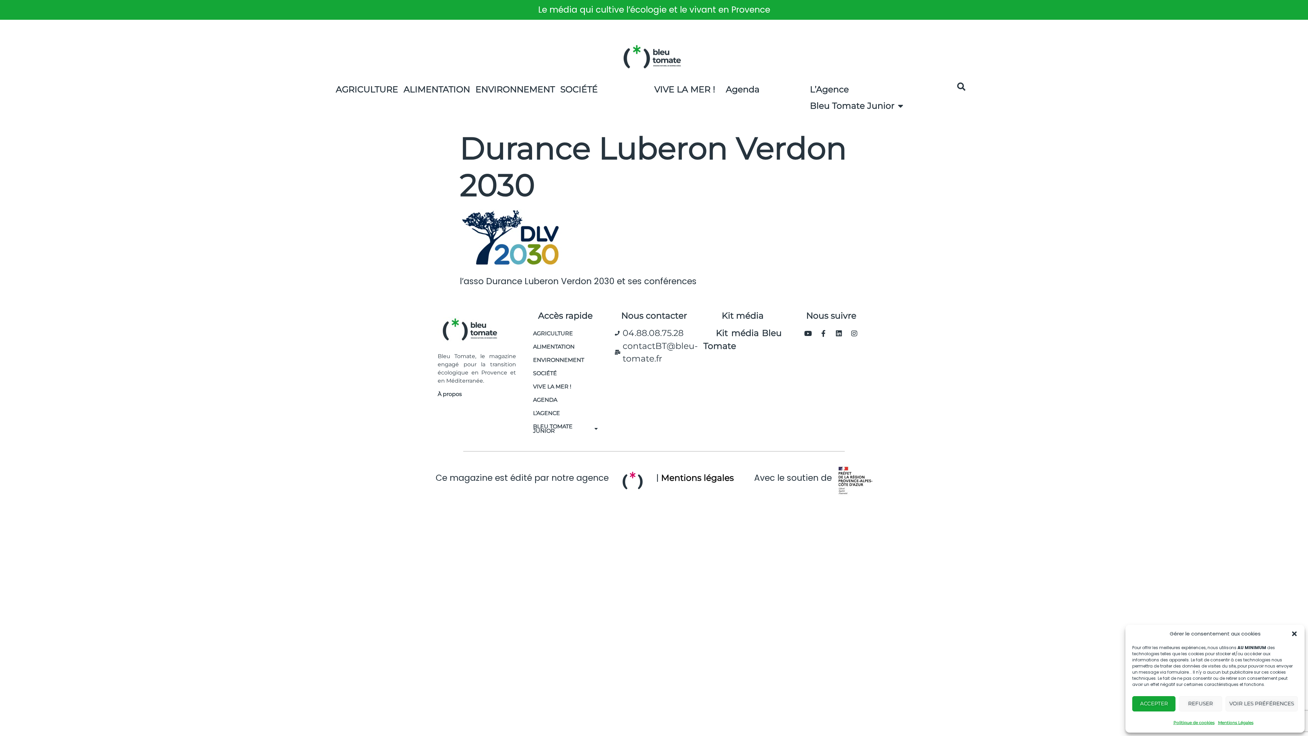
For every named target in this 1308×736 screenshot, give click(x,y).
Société (579, 89)
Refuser (1200, 703)
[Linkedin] (839, 333)
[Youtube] (808, 333)
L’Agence (829, 89)
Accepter (1154, 703)
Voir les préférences (1261, 703)
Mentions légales (697, 478)
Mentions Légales (1236, 722)
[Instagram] (854, 333)
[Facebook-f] (823, 333)
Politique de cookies (1194, 722)
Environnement (515, 89)
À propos (450, 394)
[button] (1294, 633)
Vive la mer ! (552, 386)
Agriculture (367, 89)
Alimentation (437, 89)
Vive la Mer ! (684, 89)
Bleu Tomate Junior (852, 106)
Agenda (743, 89)
